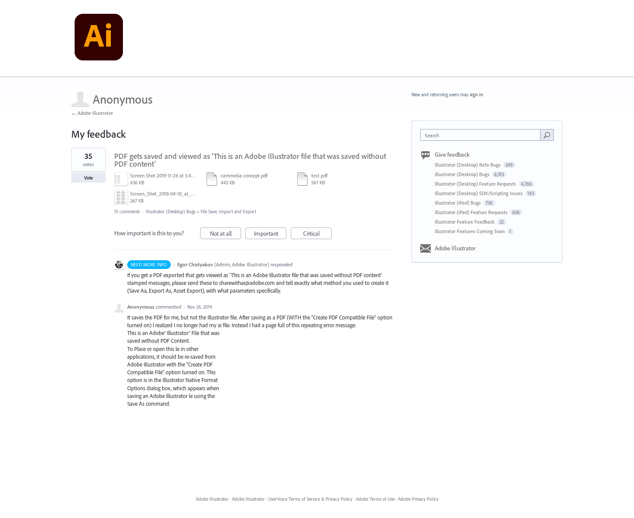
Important (270, 234)
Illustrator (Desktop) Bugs (170, 211)
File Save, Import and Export (228, 211)
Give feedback (452, 154)
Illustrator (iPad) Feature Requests (472, 212)
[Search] (547, 134)
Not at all (225, 234)
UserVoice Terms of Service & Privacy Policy (310, 499)
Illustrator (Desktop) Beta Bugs (468, 164)
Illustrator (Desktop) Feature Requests (476, 183)
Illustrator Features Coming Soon (470, 231)
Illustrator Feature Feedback (465, 221)
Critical (317, 234)
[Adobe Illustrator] (98, 38)
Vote (88, 178)
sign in (476, 95)
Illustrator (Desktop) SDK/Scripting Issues (479, 193)
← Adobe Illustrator (92, 113)
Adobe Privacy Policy (418, 499)
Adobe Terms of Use (375, 499)
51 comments (127, 211)
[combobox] (482, 135)
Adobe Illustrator (455, 248)
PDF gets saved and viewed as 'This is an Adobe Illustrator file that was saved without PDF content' (250, 160)
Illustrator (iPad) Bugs (458, 202)
